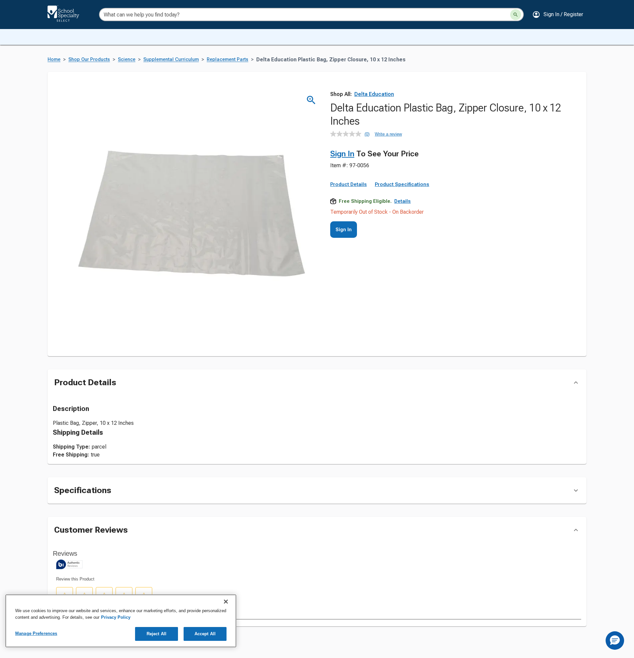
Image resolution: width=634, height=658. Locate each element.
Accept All (205, 633)
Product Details (348, 184)
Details (402, 201)
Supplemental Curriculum (171, 59)
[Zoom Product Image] (311, 100)
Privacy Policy (115, 617)
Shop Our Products (89, 59)
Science (126, 59)
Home (54, 59)
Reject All (156, 633)
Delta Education (374, 94)
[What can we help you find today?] (515, 14)
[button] (557, 14)
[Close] (226, 601)
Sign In (342, 153)
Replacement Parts (227, 59)
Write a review (388, 134)
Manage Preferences (36, 633)
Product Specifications (402, 184)
